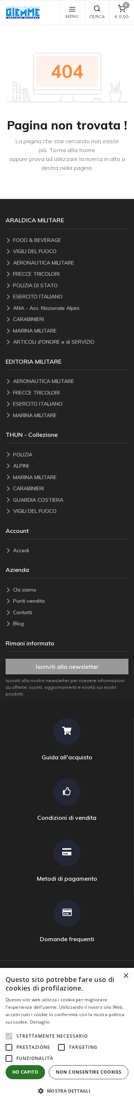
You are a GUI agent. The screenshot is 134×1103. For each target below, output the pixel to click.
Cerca (97, 16)
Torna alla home (72, 150)
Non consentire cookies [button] (89, 1072)
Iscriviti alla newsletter (67, 666)
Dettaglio (40, 1022)
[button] (24, 12)
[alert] (67, 1035)
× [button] (125, 976)
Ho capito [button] (25, 1072)
